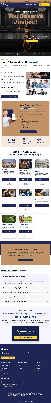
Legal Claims (29, 4)
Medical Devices (5, 373)
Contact (20, 368)
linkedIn (37, 370)
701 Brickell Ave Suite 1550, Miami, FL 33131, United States (30, 1)
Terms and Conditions (22, 401)
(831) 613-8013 (25, 331)
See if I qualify (9, 179)
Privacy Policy (30, 401)
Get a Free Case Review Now (32, 41)
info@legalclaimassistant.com (11, 1)
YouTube (38, 368)
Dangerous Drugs (5, 370)
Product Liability (5, 368)
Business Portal (47, 1)
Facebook (38, 365)
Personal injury (4, 365)
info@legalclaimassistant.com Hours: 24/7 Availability (10, 385)
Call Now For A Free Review (25, 337)
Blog (35, 4)
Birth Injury (3, 376)
